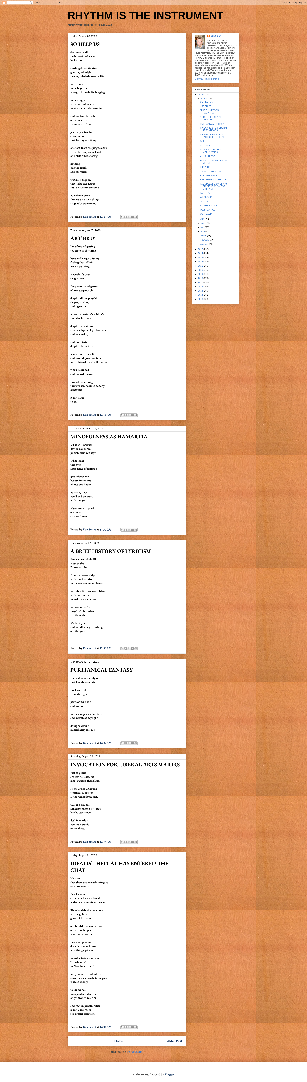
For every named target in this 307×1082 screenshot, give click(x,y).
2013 (200, 299)
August (204, 98)
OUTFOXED (206, 214)
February (205, 240)
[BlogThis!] (125, 217)
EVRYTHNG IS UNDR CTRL (214, 179)
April (202, 231)
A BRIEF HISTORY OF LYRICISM (110, 551)
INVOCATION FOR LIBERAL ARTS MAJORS (125, 764)
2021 (200, 266)
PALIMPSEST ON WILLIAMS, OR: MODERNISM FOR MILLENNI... (214, 186)
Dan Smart (216, 36)
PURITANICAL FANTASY (101, 669)
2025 (200, 249)
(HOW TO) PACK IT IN (210, 171)
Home (118, 1041)
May (202, 227)
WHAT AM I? (206, 197)
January (204, 244)
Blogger (169, 1074)
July (202, 219)
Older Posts (175, 1041)
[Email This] (122, 217)
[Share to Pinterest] (136, 217)
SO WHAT (205, 201)
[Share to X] (129, 217)
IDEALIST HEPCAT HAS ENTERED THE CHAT (212, 135)
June (203, 223)
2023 (200, 257)
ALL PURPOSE (207, 156)
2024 (200, 253)
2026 (200, 94)
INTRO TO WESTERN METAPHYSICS (210, 150)
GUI (202, 141)
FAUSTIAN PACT (208, 210)
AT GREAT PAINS (208, 205)
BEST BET (205, 145)
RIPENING (205, 167)
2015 (200, 291)
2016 (200, 286)
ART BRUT (84, 238)
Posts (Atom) (135, 1051)
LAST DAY (205, 193)
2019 (200, 274)
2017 (200, 282)
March (203, 235)
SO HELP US (85, 44)
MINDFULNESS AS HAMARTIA (108, 436)
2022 (200, 261)
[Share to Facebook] (132, 217)
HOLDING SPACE (208, 175)
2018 (200, 278)
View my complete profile (207, 79)
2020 (200, 270)
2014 (200, 295)
